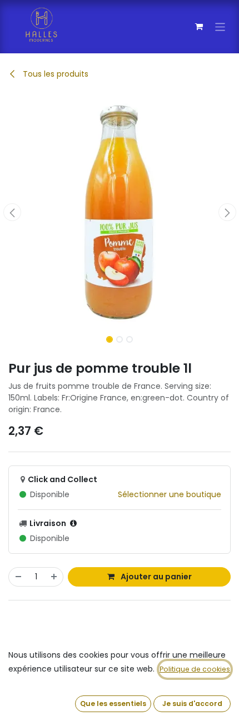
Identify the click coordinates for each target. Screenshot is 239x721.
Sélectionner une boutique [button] (169, 494)
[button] (12, 212)
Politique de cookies (195, 669)
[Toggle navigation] (220, 26)
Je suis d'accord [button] (192, 703)
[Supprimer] (18, 577)
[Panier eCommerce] (199, 26)
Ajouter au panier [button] (155, 576)
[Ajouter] (54, 577)
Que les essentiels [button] (113, 703)
